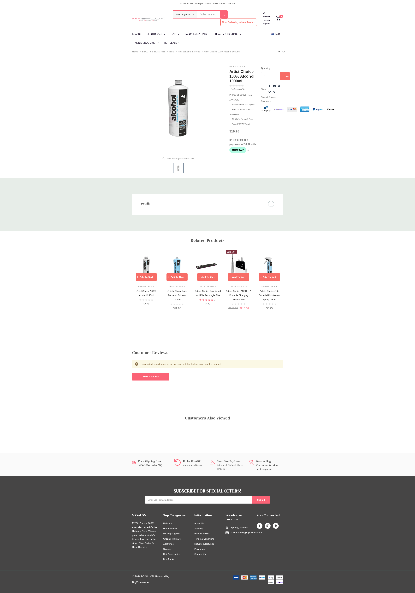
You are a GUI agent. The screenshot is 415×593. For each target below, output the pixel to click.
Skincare (167, 549)
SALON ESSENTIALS (196, 34)
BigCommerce (140, 582)
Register (266, 24)
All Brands (168, 544)
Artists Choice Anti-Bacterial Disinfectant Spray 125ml (269, 295)
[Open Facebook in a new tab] (259, 526)
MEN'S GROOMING (145, 43)
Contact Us (200, 554)
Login (265, 20)
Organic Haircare (172, 538)
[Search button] (223, 14)
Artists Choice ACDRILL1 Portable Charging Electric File (238, 295)
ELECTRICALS (154, 34)
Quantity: (266, 68)
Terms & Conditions (204, 538)
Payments (199, 549)
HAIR (173, 34)
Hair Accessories (171, 554)
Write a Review (151, 376)
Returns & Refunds (204, 544)
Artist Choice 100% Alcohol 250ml (146, 293)
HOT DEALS (170, 43)
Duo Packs (168, 559)
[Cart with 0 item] (278, 18)
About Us (199, 523)
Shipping (198, 528)
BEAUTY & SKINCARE (226, 34)
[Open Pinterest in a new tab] (276, 526)
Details (145, 203)
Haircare (167, 523)
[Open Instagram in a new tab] (267, 526)
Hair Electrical (170, 528)
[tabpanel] (146, 278)
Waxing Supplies (171, 533)
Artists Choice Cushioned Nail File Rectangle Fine (208, 293)
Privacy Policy (201, 533)
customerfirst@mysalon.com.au (247, 532)
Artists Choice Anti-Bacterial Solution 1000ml (177, 295)
